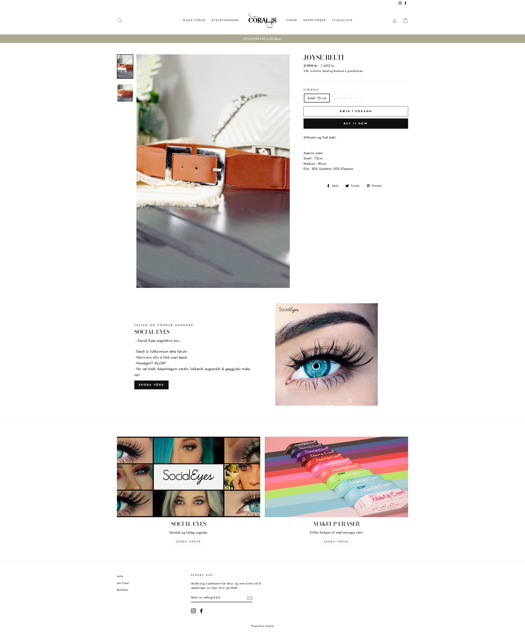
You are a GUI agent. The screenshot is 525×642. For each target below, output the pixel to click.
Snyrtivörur (314, 20)
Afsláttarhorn (225, 20)
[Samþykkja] (249, 597)
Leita (120, 576)
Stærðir (311, 90)
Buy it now (356, 123)
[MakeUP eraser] (336, 477)
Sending (327, 71)
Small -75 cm (316, 98)
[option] (262, 38)
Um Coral (123, 583)
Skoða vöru (151, 385)
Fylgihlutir (342, 20)
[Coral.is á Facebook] (201, 610)
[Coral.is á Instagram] (193, 610)
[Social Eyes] (188, 477)
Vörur (291, 20)
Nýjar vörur (194, 20)
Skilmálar (123, 590)
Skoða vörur (188, 541)
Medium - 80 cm (346, 98)
